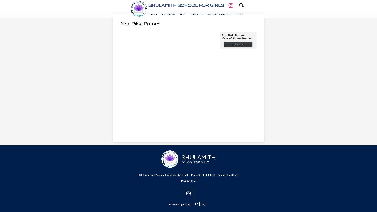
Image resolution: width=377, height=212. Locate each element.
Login (201, 204)
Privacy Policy (188, 181)
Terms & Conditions (228, 175)
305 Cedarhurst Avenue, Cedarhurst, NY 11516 (163, 175)
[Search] (241, 9)
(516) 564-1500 (207, 175)
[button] (153, 14)
